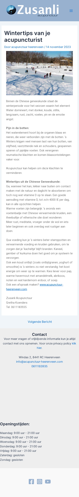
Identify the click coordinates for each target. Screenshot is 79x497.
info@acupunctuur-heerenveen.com (39, 361)
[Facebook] (31, 482)
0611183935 (39, 366)
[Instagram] (40, 482)
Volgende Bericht (40, 321)
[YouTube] (48, 482)
